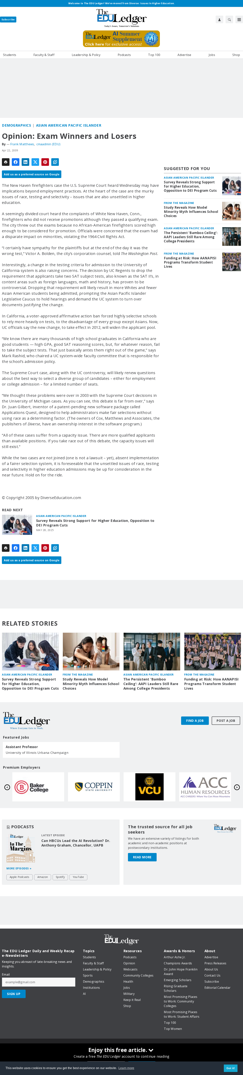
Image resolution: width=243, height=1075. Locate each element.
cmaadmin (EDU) (48, 144)
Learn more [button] (126, 1068)
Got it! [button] (230, 1068)
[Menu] (239, 19)
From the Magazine (179, 203)
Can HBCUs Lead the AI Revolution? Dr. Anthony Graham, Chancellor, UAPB (75, 842)
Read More (142, 857)
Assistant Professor (22, 747)
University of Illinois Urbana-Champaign (37, 752)
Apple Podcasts (19, 877)
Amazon (42, 877)
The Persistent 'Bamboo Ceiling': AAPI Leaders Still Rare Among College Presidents (191, 237)
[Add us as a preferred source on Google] (55, 162)
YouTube (78, 877)
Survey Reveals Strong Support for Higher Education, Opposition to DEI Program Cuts (95, 522)
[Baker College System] (149, 787)
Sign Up (14, 994)
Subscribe (8, 19)
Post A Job (226, 721)
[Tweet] (35, 162)
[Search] (229, 19)
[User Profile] (219, 19)
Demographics (16, 125)
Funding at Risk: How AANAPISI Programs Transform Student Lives (190, 262)
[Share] (15, 162)
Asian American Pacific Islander (68, 125)
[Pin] (45, 162)
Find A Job (195, 721)
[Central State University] (38, 787)
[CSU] (205, 787)
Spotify (60, 877)
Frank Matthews (22, 144)
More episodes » (19, 868)
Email (6, 974)
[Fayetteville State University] (94, 787)
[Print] (5, 162)
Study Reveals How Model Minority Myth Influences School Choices (191, 211)
